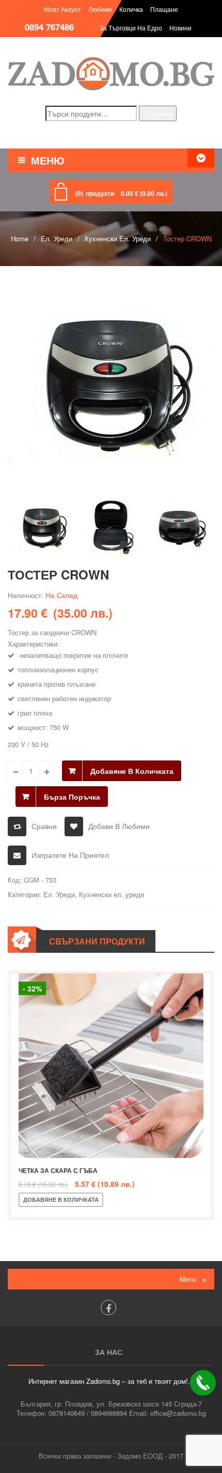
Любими (100, 9)
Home (19, 238)
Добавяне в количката (131, 771)
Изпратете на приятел (70, 855)
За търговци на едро (131, 27)
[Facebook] (108, 1307)
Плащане (164, 9)
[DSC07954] (111, 380)
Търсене (157, 113)
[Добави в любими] (147, 1200)
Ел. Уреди (56, 238)
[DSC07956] (111, 526)
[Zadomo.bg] (111, 73)
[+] (46, 770)
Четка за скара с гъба (58, 1170)
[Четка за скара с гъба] (111, 1065)
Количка (131, 9)
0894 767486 (49, 27)
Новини (180, 27)
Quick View (181, 1200)
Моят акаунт (62, 9)
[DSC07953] (180, 526)
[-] (15, 770)
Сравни (44, 826)
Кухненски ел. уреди (118, 238)
